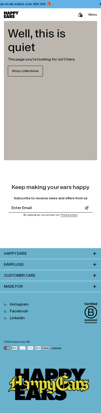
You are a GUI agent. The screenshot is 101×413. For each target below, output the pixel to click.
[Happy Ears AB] (50, 386)
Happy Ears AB (21, 341)
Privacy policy (69, 214)
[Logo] (11, 15)
